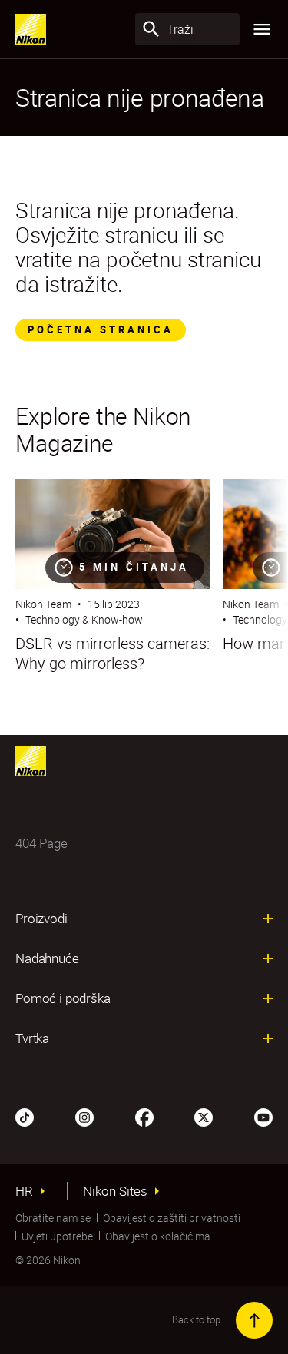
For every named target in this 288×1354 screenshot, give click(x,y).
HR (24, 1191)
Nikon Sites (115, 1191)
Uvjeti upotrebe (57, 1236)
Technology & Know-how (84, 619)
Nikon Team (43, 604)
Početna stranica (101, 329)
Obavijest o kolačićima (157, 1236)
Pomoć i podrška (63, 998)
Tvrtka (32, 1038)
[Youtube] (263, 1115)
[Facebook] (144, 1115)
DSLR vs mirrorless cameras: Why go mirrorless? (112, 654)
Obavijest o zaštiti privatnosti (171, 1217)
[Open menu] (262, 29)
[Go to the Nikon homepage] (30, 29)
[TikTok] (24, 1115)
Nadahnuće (47, 958)
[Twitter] (203, 1115)
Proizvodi (41, 918)
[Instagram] (84, 1115)
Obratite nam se (53, 1217)
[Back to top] (254, 1320)
